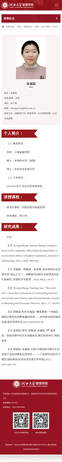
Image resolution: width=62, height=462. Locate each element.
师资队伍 (28, 26)
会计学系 (46, 26)
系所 (37, 26)
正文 (55, 26)
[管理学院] (17, 5)
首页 (19, 26)
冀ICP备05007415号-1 (38, 445)
